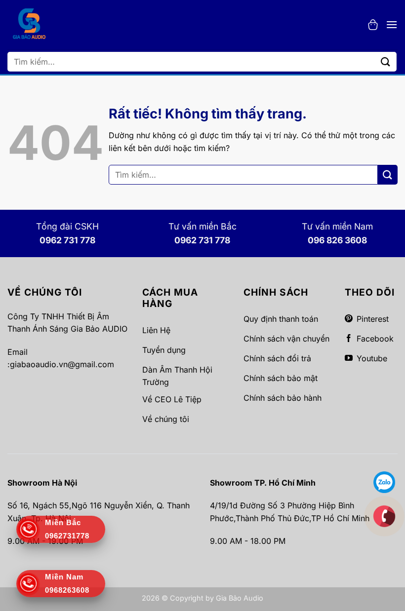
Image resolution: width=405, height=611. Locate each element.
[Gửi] (386, 61)
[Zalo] (384, 482)
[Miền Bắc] (384, 516)
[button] (373, 25)
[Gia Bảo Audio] (29, 24)
